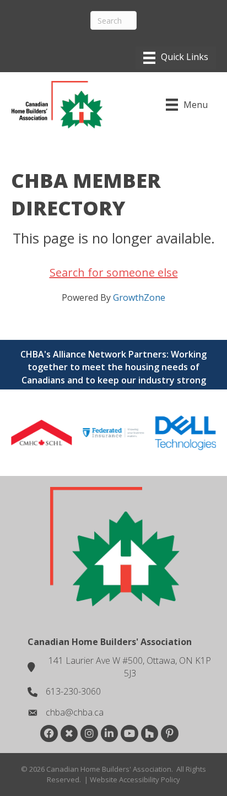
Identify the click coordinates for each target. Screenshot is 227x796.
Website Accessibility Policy (135, 779)
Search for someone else (114, 272)
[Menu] (176, 57)
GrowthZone (139, 297)
